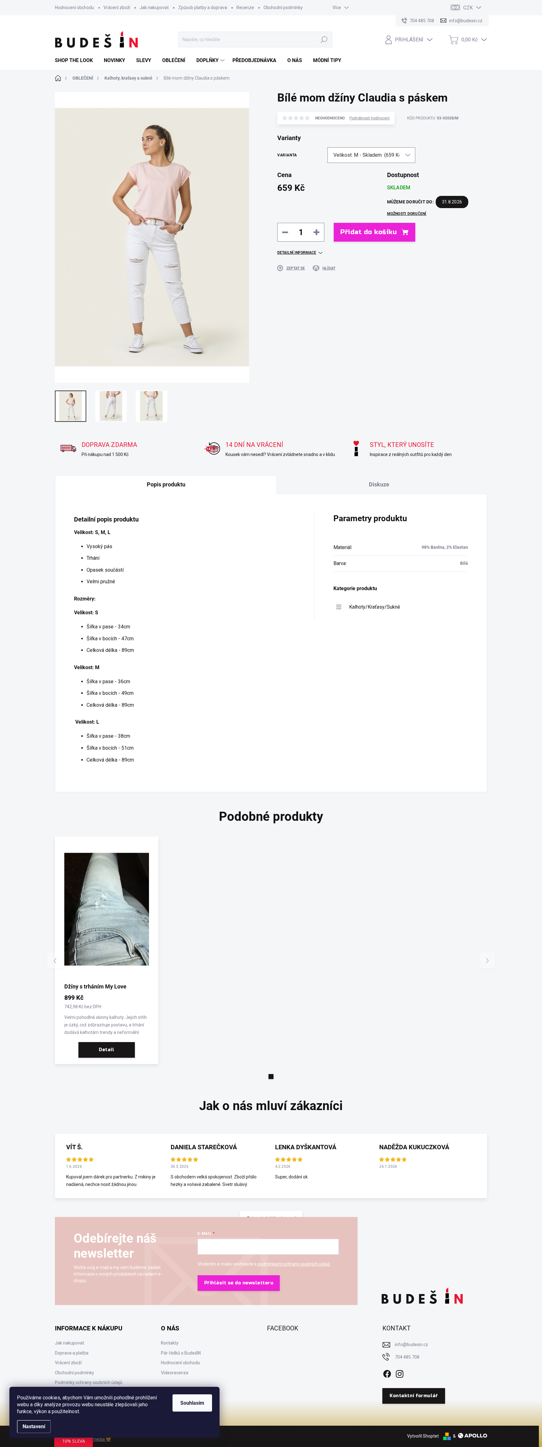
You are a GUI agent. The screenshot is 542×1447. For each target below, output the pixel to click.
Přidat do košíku (368, 232)
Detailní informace (296, 252)
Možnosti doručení (407, 214)
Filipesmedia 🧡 (95, 1439)
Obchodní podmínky (283, 7)
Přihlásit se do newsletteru (239, 1283)
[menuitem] (76, 60)
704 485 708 (407, 1357)
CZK (468, 8)
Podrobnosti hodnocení (369, 118)
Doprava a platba (71, 1352)
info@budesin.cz (411, 1344)
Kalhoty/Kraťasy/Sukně (374, 607)
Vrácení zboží (117, 7)
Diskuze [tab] (379, 484)
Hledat (324, 39)
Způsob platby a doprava (202, 7)
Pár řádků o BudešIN (181, 1352)
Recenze (245, 7)
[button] (271, 1076)
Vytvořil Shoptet (423, 1436)
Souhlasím (192, 1403)
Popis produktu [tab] (166, 484)
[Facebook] (387, 1372)
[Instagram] (399, 1372)
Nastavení (34, 1426)
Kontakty (169, 1342)
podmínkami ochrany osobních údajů (294, 1263)
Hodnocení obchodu (74, 7)
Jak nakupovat (154, 7)
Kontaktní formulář (414, 1395)
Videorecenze (175, 1372)
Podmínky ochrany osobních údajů (88, 1382)
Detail (106, 1049)
